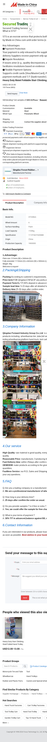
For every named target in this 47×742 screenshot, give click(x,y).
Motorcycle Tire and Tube (13, 671)
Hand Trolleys (31, 676)
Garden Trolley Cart (12, 718)
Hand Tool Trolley (30, 711)
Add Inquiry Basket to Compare (18, 193)
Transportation (15, 19)
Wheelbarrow (8, 676)
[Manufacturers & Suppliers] (23, 4)
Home (5, 19)
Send (25, 597)
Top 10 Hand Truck (33, 718)
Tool (28, 671)
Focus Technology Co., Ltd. (33, 732)
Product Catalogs (39, 666)
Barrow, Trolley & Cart (30, 19)
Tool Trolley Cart (11, 711)
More (5, 722)
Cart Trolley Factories (36, 705)
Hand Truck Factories (13, 705)
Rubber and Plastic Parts (13, 681)
